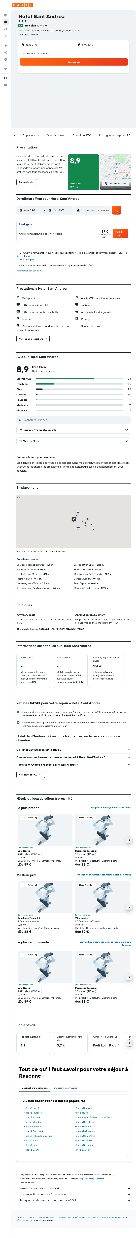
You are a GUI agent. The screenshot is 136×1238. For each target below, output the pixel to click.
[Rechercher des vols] (5, 15)
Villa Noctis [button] (24, 850)
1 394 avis (42, 25)
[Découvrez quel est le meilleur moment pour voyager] (5, 59)
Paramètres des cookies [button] (28, 270)
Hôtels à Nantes (82, 1126)
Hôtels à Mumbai (32, 1121)
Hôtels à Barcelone (84, 1121)
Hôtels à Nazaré (32, 1117)
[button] (5, 5)
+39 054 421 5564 (28, 34)
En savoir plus (27, 259)
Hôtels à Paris (30, 1140)
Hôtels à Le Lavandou (85, 1131)
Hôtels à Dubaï (31, 1108)
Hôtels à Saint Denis (84, 1135)
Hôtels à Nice (81, 1112)
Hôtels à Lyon (30, 1145)
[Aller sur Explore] (5, 45)
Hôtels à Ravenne (24, 1220)
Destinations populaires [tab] (35, 1087)
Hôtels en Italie (64, 1217)
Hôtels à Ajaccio (82, 1149)
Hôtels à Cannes (32, 1149)
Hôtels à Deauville (83, 1108)
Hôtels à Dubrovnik (33, 1131)
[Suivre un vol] (5, 52)
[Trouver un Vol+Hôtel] (5, 36)
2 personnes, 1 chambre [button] (35, 53)
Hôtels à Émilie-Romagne (86, 1217)
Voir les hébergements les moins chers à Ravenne (104, 874)
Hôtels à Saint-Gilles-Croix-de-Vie (92, 1117)
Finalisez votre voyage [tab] (65, 1087)
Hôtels (31, 1217)
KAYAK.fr (20, 1217)
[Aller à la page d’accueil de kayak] (22, 5)
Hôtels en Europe (46, 1217)
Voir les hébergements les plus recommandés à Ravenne (105, 943)
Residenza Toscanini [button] (86, 850)
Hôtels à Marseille (83, 1140)
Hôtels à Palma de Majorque (38, 1135)
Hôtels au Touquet (33, 1126)
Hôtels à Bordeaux (83, 1145)
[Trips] (5, 69)
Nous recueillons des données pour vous (43, 1194)
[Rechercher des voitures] (5, 29)
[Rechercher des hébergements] (5, 22)
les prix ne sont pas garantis (91, 1178)
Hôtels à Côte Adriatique (113, 1217)
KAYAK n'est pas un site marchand (39, 1188)
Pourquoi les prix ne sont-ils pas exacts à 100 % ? (48, 1200)
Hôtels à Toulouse (33, 1112)
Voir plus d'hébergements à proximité (110, 807)
